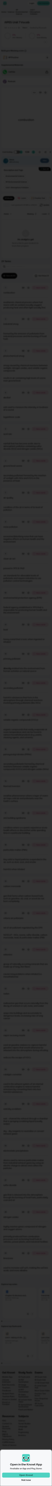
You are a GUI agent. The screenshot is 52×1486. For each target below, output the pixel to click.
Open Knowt (26, 1475)
